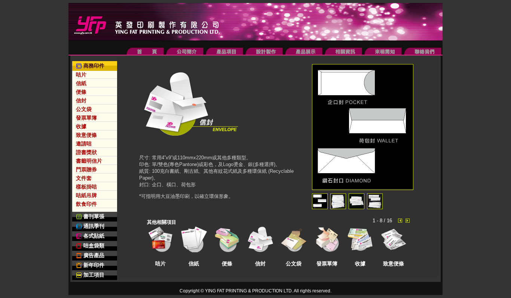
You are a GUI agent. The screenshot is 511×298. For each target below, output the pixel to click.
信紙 (81, 83)
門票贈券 (86, 169)
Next (409, 221)
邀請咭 (84, 144)
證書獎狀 (86, 152)
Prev (401, 221)
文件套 (84, 178)
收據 (81, 126)
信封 (81, 100)
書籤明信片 (89, 161)
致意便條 (86, 135)
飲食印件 (86, 204)
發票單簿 (86, 118)
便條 (81, 92)
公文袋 (84, 109)
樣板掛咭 (86, 187)
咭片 (81, 75)
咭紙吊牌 (86, 195)
